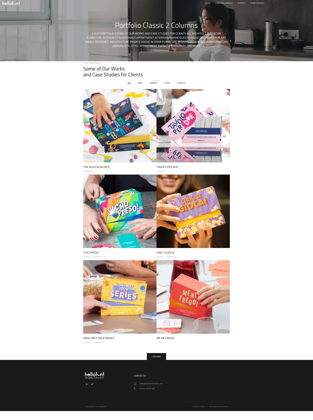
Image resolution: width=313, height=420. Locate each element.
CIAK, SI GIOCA (165, 252)
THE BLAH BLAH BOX (96, 167)
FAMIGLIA (181, 83)
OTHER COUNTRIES (257, 3)
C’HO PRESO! (91, 252)
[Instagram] (87, 384)
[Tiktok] (92, 384)
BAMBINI (153, 83)
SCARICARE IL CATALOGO (224, 3)
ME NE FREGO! (165, 338)
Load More (156, 356)
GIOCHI (207, 3)
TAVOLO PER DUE (167, 167)
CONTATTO (241, 3)
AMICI (140, 83)
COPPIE (167, 83)
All (129, 83)
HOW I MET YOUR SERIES (98, 338)
